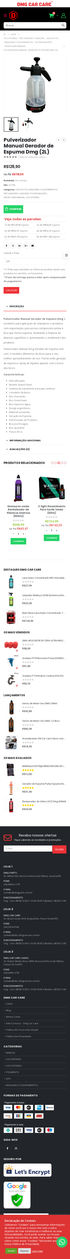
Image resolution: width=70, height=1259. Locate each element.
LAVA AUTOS (22, 189)
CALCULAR (11, 290)
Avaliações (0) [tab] (20, 449)
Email (32, 246)
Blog (8, 1010)
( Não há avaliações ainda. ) (32, 157)
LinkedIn (19, 246)
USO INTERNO (13, 1059)
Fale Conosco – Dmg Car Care (22, 1023)
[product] (18, 487)
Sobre (9, 1003)
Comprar (15, 209)
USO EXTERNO (32, 197)
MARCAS (10, 1052)
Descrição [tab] (17, 306)
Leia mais (37, 1251)
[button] (52, 463)
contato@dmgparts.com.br (18, 892)
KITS (8, 1078)
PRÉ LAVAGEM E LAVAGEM (16, 193)
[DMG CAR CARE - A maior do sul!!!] (13, 15)
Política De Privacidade (18, 1036)
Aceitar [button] (11, 1250)
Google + (26, 246)
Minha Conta (13, 1016)
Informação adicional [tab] (25, 440)
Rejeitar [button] (24, 1250)
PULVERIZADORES (38, 193)
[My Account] (63, 15)
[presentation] (8, 84)
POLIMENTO (12, 1072)
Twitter (13, 246)
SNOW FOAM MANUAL (14, 197)
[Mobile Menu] (6, 15)
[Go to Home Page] (5, 34)
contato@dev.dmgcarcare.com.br (22, 935)
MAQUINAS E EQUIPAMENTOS (43, 189)
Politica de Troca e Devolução (22, 1029)
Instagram (16, 1148)
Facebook (6, 246)
